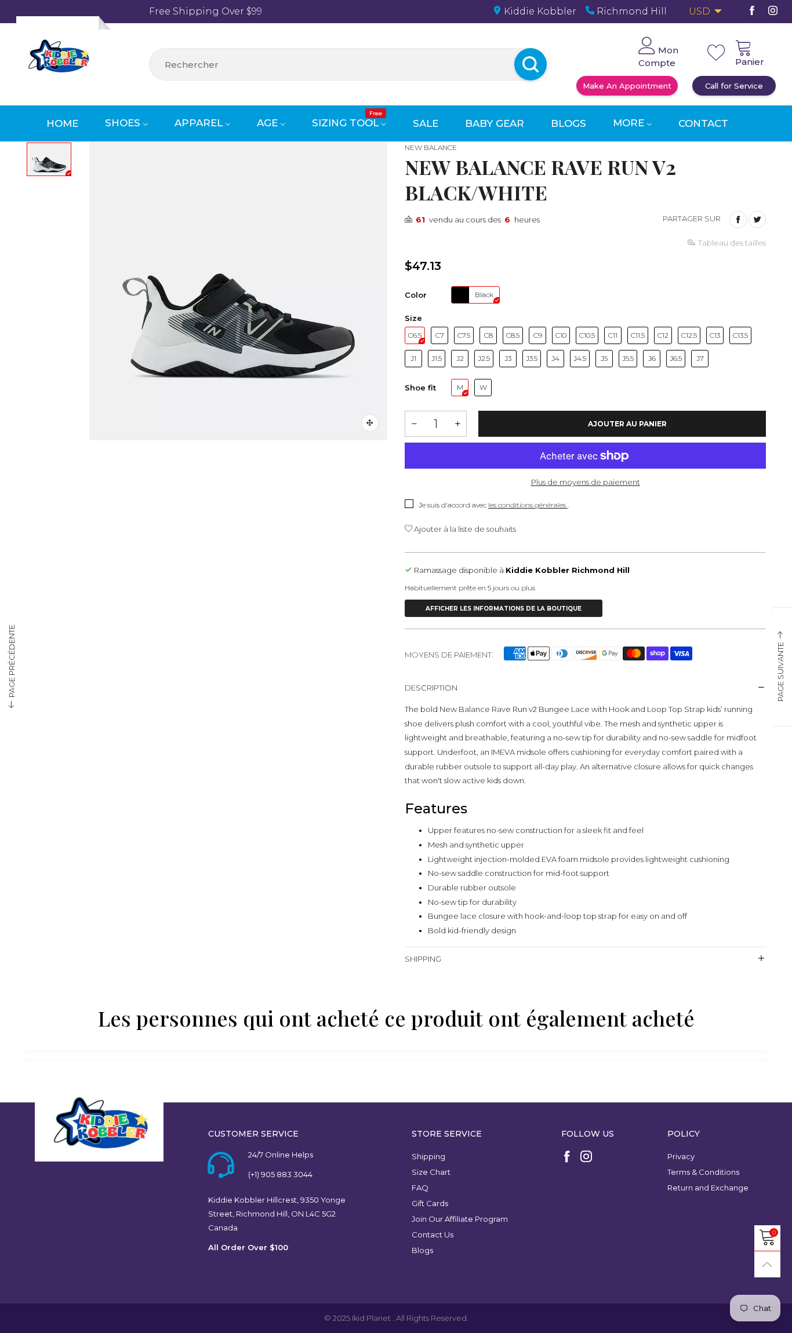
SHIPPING (423, 958)
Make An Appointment (627, 85)
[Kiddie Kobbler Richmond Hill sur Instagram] (586, 1157)
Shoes (124, 123)
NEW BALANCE (431, 147)
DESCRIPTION (431, 687)
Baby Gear (494, 123)
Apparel (200, 123)
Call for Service (734, 85)
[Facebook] (752, 11)
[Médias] (370, 423)
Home (62, 123)
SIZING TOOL (347, 123)
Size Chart (431, 1172)
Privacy (681, 1156)
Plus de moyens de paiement (585, 482)
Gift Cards (430, 1203)
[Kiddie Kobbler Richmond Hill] (57, 57)
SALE (425, 123)
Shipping (428, 1156)
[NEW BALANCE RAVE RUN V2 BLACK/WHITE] (238, 291)
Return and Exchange (708, 1187)
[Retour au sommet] (767, 1264)
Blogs (568, 123)
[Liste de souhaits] (716, 52)
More (630, 123)
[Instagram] (772, 11)
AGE (269, 123)
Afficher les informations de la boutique (504, 608)
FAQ (420, 1187)
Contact (703, 123)
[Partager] (738, 219)
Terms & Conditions (703, 1172)
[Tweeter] (757, 219)
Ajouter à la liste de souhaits (464, 529)
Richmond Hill (630, 11)
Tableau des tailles (732, 242)
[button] (414, 423)
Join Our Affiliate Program (460, 1219)
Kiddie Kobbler (539, 11)
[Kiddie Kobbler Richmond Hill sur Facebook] (567, 1157)
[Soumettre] (546, 64)
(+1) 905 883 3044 (280, 1174)
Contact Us (432, 1234)
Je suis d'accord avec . (494, 505)
